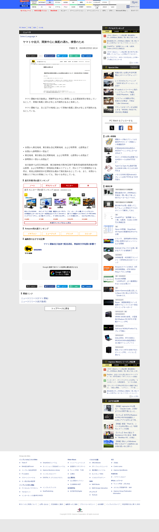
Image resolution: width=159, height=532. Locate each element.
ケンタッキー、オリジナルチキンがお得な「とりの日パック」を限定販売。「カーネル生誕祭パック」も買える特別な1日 (122, 382)
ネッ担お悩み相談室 (28, 481)
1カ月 (135, 31)
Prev (26, 206)
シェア (51, 56)
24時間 (116, 31)
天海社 (116, 463)
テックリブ (93, 492)
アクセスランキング (116, 28)
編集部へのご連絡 (72, 504)
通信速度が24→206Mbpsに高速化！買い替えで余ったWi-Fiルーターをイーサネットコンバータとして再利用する (123, 43)
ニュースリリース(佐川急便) (33, 301)
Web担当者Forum (28, 466)
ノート (32, 186)
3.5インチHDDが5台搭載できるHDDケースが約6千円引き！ (126, 159)
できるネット (26, 492)
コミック (88, 234)
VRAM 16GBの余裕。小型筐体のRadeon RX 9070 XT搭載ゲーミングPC (126, 319)
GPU (104, 11)
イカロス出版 (93, 460)
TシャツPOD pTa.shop (122, 484)
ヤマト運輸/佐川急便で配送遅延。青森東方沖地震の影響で (70, 244)
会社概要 (101, 504)
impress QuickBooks (120, 470)
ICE (112, 460)
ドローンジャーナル (28, 477)
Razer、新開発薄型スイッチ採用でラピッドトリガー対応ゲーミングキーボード (126, 304)
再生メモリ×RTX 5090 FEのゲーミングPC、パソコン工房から (126, 352)
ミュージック (51, 234)
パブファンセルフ (120, 477)
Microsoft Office (121, 11)
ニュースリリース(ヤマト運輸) (34, 298)
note (76, 56)
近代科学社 (71, 488)
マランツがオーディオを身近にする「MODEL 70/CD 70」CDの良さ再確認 (126, 109)
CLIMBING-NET (75, 484)
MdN (91, 481)
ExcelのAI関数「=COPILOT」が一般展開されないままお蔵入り (126, 281)
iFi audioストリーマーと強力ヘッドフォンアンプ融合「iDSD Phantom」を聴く (126, 92)
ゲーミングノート (93, 11)
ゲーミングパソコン (77, 11)
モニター (64, 11)
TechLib (94, 495)
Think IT (24, 463)
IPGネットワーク (117, 481)
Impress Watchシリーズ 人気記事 (121, 362)
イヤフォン (32, 234)
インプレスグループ (113, 504)
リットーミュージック (77, 463)
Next (94, 206)
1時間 (107, 31)
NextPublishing (48, 491)
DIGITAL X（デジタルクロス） (53, 477)
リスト (41, 56)
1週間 (126, 31)
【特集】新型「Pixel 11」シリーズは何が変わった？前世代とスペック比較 (126, 426)
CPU (110, 11)
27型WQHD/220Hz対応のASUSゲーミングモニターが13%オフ (126, 150)
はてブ (64, 56)
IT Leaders (25, 474)
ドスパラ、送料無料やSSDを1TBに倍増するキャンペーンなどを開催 (126, 241)
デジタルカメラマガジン (30, 488)
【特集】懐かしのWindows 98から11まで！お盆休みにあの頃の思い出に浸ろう (126, 443)
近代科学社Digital (76, 491)
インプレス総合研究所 (29, 470)
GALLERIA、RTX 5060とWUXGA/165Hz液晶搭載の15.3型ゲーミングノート (125, 340)
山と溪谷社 (71, 477)
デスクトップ (51, 186)
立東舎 (72, 474)
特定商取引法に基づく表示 (131, 504)
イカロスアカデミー (98, 477)
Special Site (113, 67)
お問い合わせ (44, 504)
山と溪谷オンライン (77, 481)
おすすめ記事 (113, 401)
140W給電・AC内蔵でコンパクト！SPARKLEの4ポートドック (126, 259)
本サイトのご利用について (28, 504)
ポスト (33, 56)
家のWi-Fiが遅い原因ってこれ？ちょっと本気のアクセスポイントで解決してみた (126, 207)
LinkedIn (88, 56)
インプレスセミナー (49, 474)
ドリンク (69, 234)
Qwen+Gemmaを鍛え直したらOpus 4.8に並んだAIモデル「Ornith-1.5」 (126, 293)
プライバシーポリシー (87, 504)
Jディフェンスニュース (100, 466)
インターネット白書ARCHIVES (32, 495)
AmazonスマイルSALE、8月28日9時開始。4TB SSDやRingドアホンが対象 (126, 269)
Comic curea (118, 466)
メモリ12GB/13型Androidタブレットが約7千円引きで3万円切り (126, 177)
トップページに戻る (60, 308)
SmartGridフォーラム (50, 463)
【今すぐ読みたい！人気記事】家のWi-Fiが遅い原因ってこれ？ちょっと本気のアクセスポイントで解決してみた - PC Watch (123, 54)
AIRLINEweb (96, 463)
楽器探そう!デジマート (77, 466)
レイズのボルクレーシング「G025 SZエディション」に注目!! (126, 83)
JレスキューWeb (97, 474)
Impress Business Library (51, 470)
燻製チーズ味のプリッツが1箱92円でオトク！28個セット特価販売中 (126, 141)
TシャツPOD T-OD (77, 470)
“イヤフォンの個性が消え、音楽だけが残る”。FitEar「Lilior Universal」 (126, 100)
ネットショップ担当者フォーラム (54, 466)
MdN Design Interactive (100, 488)
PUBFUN (114, 474)
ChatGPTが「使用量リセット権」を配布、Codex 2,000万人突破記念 (126, 219)
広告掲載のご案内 (57, 504)
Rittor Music (72, 460)
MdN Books (96, 484)
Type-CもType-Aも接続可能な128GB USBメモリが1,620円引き (126, 168)
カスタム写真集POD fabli (123, 487)
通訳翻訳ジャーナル (98, 470)
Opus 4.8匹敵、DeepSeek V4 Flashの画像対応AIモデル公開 (126, 231)
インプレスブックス (49, 487)
